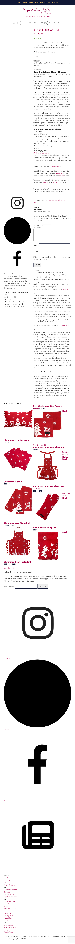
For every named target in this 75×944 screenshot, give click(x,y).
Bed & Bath (7, 904)
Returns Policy (8, 913)
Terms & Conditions (10, 927)
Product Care (8, 918)
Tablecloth (46, 182)
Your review (38, 227)
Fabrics (6, 906)
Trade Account (8, 925)
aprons (61, 176)
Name (36, 245)
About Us (7, 878)
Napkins (54, 182)
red (34, 203)
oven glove (58, 200)
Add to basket (36, 60)
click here (66, 289)
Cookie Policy (8, 932)
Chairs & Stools (9, 894)
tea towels (59, 173)
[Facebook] (17, 216)
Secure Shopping (9, 885)
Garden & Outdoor (10, 908)
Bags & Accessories (10, 897)
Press (5, 882)
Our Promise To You (10, 880)
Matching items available (41, 153)
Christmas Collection (10, 890)
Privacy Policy (8, 930)
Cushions (7, 892)
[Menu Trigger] (62, 23)
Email (35, 252)
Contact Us (7, 920)
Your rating (37, 225)
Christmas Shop (55, 167)
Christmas (51, 200)
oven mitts (66, 200)
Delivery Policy (9, 916)
